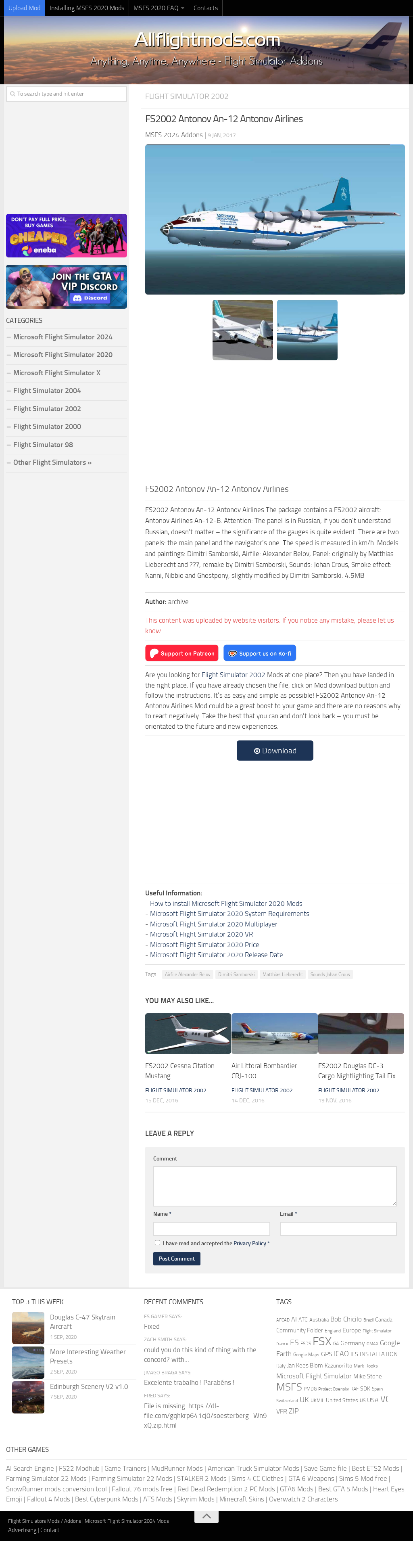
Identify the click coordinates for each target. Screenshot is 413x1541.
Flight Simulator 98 (43, 444)
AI (294, 1319)
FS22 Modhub (79, 1468)
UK (304, 1399)
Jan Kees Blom (305, 1365)
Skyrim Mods (196, 1499)
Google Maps (306, 1354)
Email (288, 1214)
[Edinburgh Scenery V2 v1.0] (28, 1397)
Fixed (152, 1326)
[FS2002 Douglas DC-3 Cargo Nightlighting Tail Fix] (361, 1033)
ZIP (294, 1411)
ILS (354, 1354)
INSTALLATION (379, 1354)
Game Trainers (125, 1468)
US (362, 1400)
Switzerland (287, 1400)
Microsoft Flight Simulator (314, 1376)
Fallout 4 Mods (48, 1499)
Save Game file (325, 1468)
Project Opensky (333, 1389)
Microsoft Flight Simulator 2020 (63, 354)
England (333, 1331)
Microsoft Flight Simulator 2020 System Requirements (229, 914)
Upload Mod (24, 8)
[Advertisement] (275, 422)
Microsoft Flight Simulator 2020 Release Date (216, 955)
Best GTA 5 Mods (343, 1489)
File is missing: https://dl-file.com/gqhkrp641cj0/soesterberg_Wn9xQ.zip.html (205, 1415)
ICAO (341, 1353)
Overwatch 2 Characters (303, 1499)
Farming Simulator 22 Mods (46, 1478)
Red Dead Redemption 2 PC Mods (226, 1489)
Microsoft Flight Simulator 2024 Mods (127, 1521)
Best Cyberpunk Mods (106, 1499)
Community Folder (299, 1330)
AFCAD (283, 1320)
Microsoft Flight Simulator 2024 (63, 336)
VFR (281, 1411)
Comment (165, 1158)
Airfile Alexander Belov (188, 974)
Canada (383, 1319)
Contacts (206, 8)
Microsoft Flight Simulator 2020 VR (201, 934)
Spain (377, 1389)
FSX (322, 1341)
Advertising (22, 1530)
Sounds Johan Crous (330, 974)
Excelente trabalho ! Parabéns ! (189, 1382)
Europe (351, 1330)
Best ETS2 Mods (375, 1468)
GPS (326, 1354)
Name (162, 1214)
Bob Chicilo (346, 1319)
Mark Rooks (366, 1366)
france (282, 1344)
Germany (352, 1343)
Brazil (368, 1320)
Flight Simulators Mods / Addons (44, 1521)
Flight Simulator (377, 1331)
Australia (319, 1320)
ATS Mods (157, 1499)
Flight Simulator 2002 (187, 96)
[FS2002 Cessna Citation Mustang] (188, 1033)
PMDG (310, 1389)
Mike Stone (367, 1376)
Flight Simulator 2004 (47, 390)
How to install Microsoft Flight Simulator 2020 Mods (226, 903)
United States (342, 1400)
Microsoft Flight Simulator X (56, 372)
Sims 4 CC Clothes (258, 1478)
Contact (49, 1530)
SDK (365, 1388)
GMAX (372, 1344)
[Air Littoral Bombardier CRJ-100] (274, 1033)
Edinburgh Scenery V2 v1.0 (89, 1386)
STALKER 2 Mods (202, 1478)
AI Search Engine (30, 1468)
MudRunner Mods (177, 1468)
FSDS (305, 1344)
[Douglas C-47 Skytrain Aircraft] (28, 1328)
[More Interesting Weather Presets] (28, 1363)
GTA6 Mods (296, 1489)
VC (385, 1399)
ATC (303, 1319)
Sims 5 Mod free (363, 1478)
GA (336, 1344)
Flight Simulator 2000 (47, 426)
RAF (354, 1389)
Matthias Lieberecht (283, 974)
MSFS (289, 1387)
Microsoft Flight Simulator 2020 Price (204, 945)
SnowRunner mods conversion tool (56, 1489)
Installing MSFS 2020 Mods (87, 8)
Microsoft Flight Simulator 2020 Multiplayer (213, 924)
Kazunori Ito (338, 1365)
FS (294, 1342)
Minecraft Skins (241, 1499)
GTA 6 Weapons (311, 1478)
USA (373, 1400)
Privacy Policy (250, 1243)
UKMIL (317, 1400)
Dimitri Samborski (236, 974)
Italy (281, 1366)
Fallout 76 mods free (142, 1489)
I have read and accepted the (216, 1243)
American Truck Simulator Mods (253, 1468)
